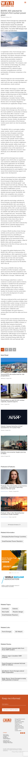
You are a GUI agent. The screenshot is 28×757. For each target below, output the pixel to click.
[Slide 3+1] (18, 573)
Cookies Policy (21, 751)
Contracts (5, 608)
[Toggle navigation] (25, 2)
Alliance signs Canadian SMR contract (12, 656)
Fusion (16, 729)
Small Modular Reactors (10, 615)
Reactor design (18, 612)
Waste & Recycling (19, 726)
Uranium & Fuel (18, 725)
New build (5, 612)
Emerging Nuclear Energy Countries (14, 536)
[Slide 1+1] (13, 573)
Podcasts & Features (4, 491)
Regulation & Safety (19, 721)
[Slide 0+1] (10, 573)
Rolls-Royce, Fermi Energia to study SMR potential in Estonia (14, 679)
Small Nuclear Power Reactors (12, 541)
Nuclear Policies (18, 723)
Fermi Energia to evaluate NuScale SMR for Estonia (13, 664)
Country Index (18, 730)
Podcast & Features (19, 728)
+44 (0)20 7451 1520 (7, 742)
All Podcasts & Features (13, 524)
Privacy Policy (15, 751)
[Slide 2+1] (15, 573)
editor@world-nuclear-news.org (7, 741)
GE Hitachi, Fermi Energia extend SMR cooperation (13, 671)
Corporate (17, 724)
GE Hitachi (18, 631)
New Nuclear (18, 720)
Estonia (15, 608)
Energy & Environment (20, 719)
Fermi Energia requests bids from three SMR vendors (13, 649)
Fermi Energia (6, 631)
